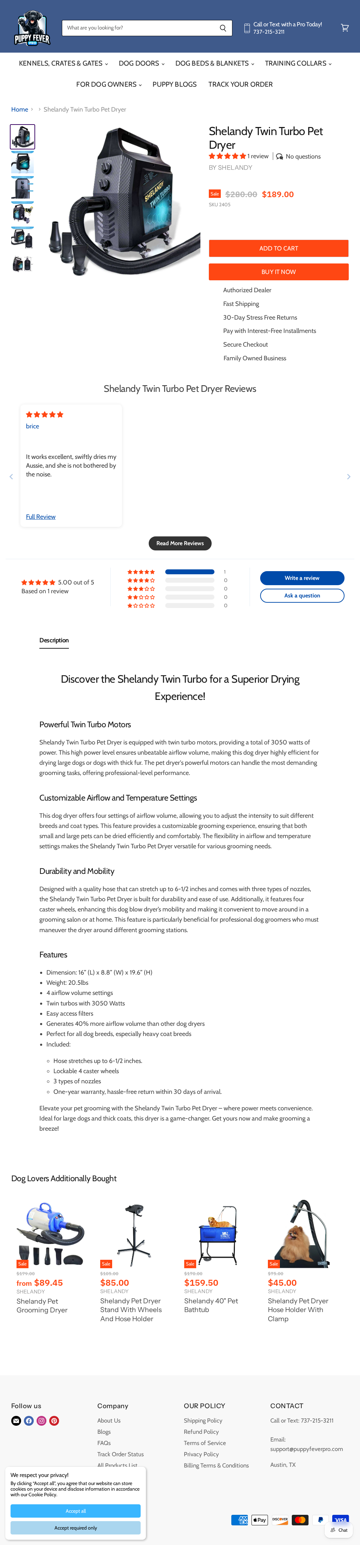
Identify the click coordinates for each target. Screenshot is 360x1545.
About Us (109, 1420)
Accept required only (75, 1528)
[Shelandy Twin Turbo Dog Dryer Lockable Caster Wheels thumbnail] (22, 162)
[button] (228, 156)
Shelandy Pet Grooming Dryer (42, 1306)
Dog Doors (140, 63)
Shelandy (235, 168)
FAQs (104, 1442)
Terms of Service (205, 1442)
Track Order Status (120, 1454)
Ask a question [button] (302, 595)
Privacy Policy (201, 1454)
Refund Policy (201, 1431)
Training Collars (296, 63)
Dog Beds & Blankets (212, 63)
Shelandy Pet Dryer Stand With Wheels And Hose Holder (131, 1310)
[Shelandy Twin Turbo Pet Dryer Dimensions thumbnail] (22, 263)
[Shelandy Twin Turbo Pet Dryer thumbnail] (22, 137)
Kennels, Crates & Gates (61, 63)
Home (19, 109)
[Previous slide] (11, 476)
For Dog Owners (107, 84)
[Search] (223, 28)
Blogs (104, 1431)
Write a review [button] (302, 578)
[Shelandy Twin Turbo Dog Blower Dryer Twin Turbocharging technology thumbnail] (22, 238)
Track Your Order (240, 84)
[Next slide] (348, 476)
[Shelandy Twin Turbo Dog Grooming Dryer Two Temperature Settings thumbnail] (22, 187)
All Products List (117, 1465)
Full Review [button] (41, 517)
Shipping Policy (203, 1420)
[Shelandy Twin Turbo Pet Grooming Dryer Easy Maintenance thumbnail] (22, 213)
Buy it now (279, 271)
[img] (44, 415)
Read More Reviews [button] (180, 543)
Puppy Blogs (175, 84)
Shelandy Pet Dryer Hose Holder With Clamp (298, 1310)
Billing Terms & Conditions (216, 1465)
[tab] (54, 641)
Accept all (76, 1511)
